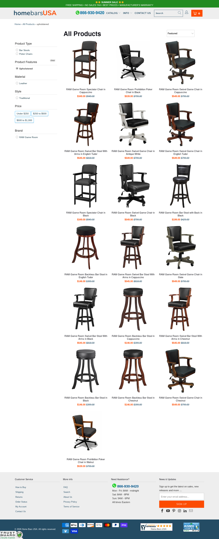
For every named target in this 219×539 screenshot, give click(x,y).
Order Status (21, 502)
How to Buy (20, 487)
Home (18, 24)
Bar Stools (24, 50)
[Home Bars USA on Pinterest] (173, 511)
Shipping (19, 492)
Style (18, 91)
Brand (19, 130)
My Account (20, 506)
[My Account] (187, 12)
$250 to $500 (39, 113)
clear (53, 60)
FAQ (65, 487)
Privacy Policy (70, 502)
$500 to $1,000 (24, 120)
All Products (29, 24)
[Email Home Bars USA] (191, 511)
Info (126, 13)
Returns (19, 497)
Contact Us (143, 13)
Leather (23, 83)
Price (18, 106)
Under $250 (23, 113)
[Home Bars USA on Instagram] (179, 511)
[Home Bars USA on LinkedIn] (185, 511)
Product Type (23, 43)
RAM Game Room (28, 137)
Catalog (112, 13)
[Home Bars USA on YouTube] (168, 511)
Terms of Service (71, 506)
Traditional (24, 98)
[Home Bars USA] (35, 13)
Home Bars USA (29, 529)
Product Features (26, 62)
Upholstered (26, 68)
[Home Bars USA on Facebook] (162, 511)
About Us (67, 497)
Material (20, 76)
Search (66, 492)
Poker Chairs (25, 54)
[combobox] (168, 13)
